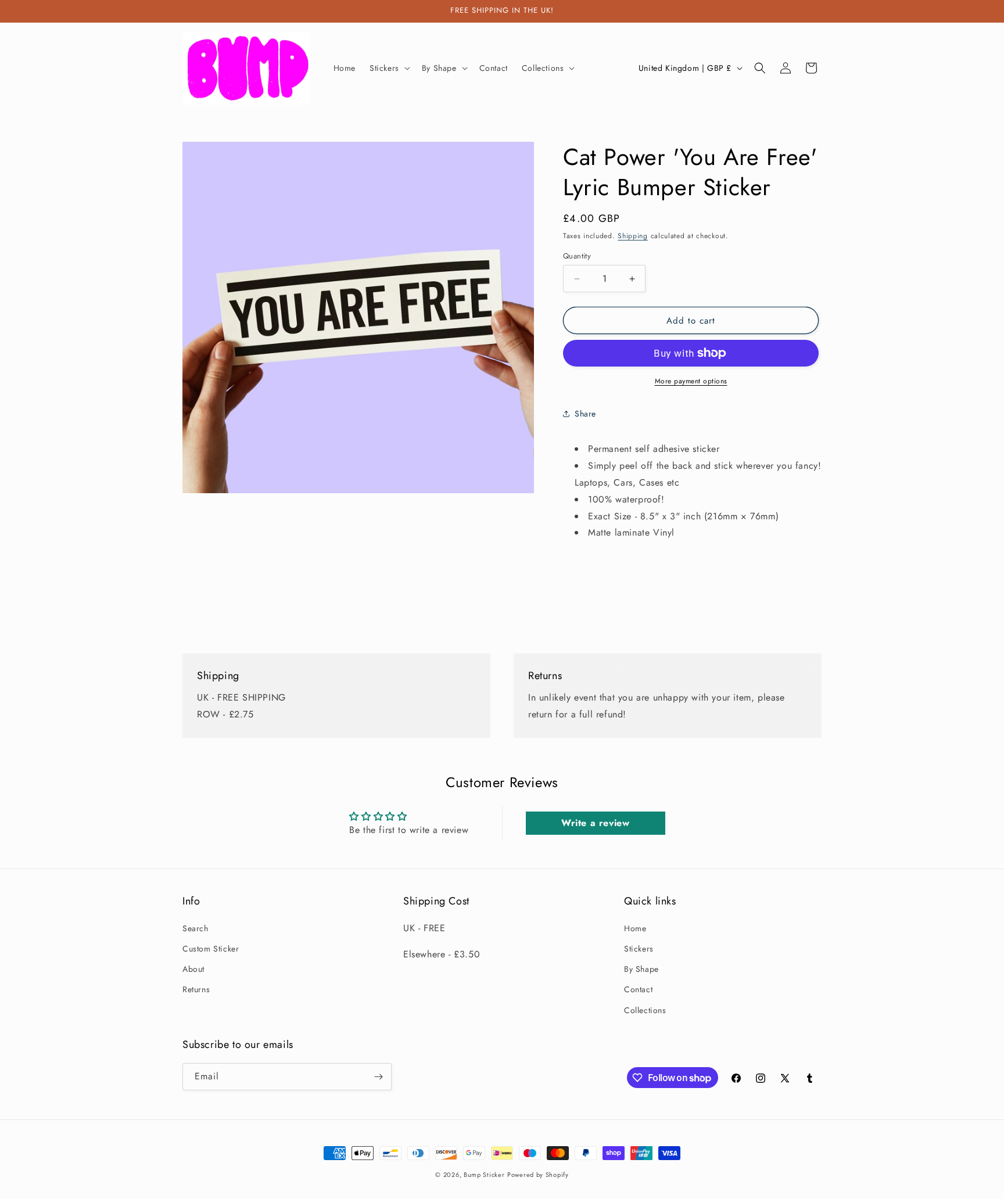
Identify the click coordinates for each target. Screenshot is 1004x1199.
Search (195, 928)
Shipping (633, 236)
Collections (645, 1010)
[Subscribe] (378, 1076)
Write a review (595, 823)
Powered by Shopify (538, 1174)
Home (635, 928)
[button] (389, 68)
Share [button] (585, 413)
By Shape (641, 969)
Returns (196, 989)
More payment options (691, 381)
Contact (638, 989)
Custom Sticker (210, 948)
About (193, 969)
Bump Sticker (484, 1174)
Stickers (639, 948)
